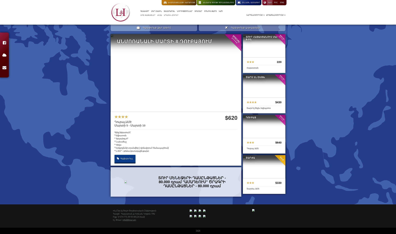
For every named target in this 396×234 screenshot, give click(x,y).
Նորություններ (185, 11)
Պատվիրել (126, 158)
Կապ (221, 11)
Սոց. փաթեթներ (147, 15)
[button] (4, 43)
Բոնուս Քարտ (210, 11)
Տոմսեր (198, 11)
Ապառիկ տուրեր (171, 15)
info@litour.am (129, 220)
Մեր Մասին (156, 11)
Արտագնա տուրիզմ (275, 15)
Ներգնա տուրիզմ (254, 15)
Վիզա (159, 15)
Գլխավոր (144, 11)
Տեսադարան (169, 11)
